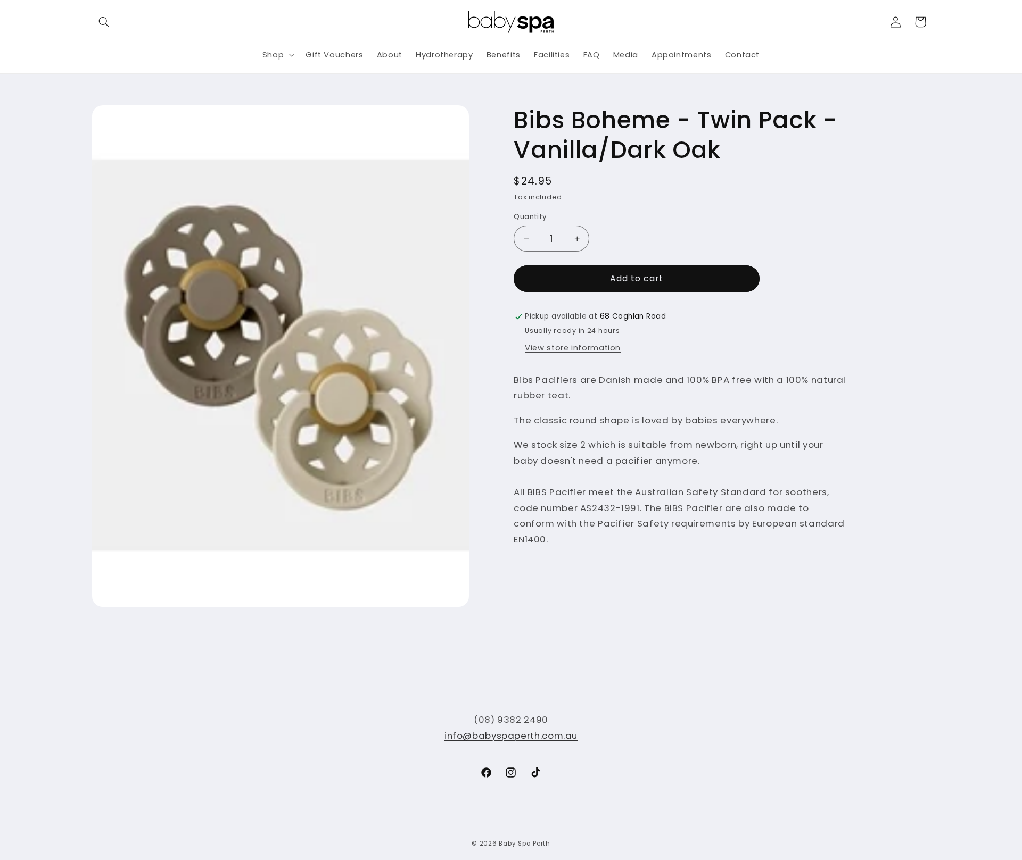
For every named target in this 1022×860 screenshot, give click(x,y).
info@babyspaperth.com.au (511, 735)
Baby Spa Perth (524, 844)
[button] (104, 22)
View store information (573, 348)
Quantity (530, 217)
